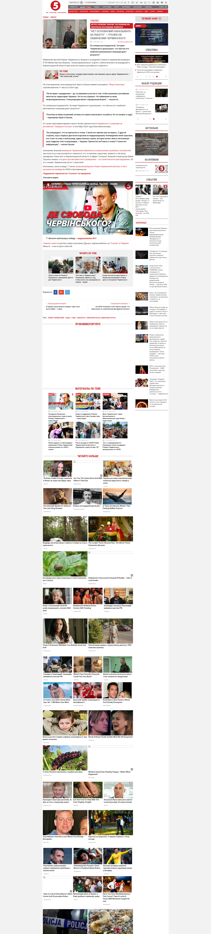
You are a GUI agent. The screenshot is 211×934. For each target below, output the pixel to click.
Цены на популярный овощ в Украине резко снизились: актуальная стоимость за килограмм (158, 297)
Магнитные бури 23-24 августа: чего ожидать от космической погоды (158, 403)
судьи (67, 318)
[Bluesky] (158, 2)
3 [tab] (153, 76)
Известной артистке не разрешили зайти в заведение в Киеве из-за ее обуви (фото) (158, 325)
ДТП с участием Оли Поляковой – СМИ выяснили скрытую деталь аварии (157, 369)
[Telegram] (141, 2)
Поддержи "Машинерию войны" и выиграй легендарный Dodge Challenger (145, 95)
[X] (149, 2)
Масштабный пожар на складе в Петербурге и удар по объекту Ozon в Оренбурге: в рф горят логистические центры (158, 311)
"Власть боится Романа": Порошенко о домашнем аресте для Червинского (60, 277)
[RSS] (166, 2)
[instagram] (133, 2)
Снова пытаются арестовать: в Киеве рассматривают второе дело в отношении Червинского (115, 277)
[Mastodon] (153, 2)
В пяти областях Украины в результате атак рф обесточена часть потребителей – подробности (152, 67)
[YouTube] (162, 2)
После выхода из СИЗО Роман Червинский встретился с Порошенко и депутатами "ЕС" (87, 445)
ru (125, 2)
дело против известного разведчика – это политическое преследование (95, 159)
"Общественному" (116, 84)
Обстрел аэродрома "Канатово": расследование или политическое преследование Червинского (110, 26)
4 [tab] (157, 76)
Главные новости (51, 243)
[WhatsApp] (145, 2)
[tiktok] (137, 2)
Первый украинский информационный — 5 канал (55, 7)
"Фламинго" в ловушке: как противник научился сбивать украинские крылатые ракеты (158, 255)
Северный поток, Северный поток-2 (101, 318)
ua (122, 2)
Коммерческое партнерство (141, 166)
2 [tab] (160, 45)
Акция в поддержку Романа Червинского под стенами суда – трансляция (87, 416)
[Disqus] (88, 358)
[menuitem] (73, 7)
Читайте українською (125, 41)
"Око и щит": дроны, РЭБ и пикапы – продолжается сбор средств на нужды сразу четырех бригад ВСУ (144, 112)
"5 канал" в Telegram (119, 243)
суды (73, 318)
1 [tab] (143, 45)
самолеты (81, 318)
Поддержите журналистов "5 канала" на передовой (66, 173)
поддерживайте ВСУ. (86, 238)
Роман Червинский (56, 318)
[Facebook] (128, 2)
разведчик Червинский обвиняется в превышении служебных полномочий (96, 150)
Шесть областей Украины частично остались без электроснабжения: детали (150, 72)
